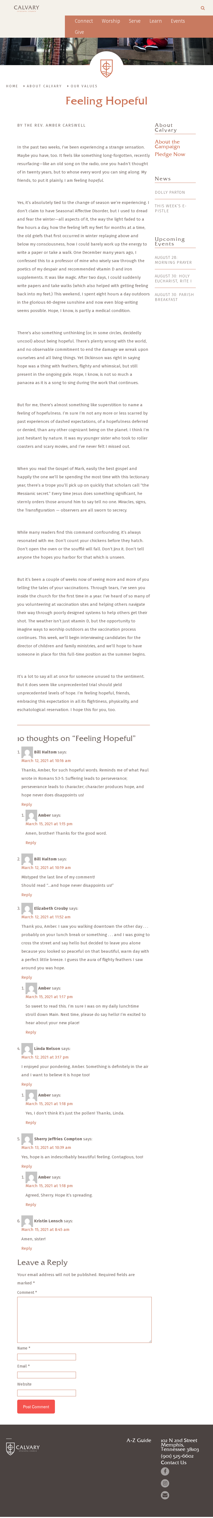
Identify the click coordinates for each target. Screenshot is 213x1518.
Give (79, 32)
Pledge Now (170, 154)
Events (178, 21)
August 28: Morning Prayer (173, 260)
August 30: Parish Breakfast (174, 297)
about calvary (44, 86)
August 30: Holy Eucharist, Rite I (173, 278)
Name (23, 1348)
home (12, 86)
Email (23, 1366)
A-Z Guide (138, 1440)
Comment (27, 1292)
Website (24, 1384)
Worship (111, 21)
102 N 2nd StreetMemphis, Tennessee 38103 (180, 1445)
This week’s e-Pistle (171, 208)
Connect (84, 21)
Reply (26, 804)
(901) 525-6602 (177, 1456)
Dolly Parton (170, 192)
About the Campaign (167, 144)
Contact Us (173, 1463)
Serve (135, 21)
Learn (155, 21)
